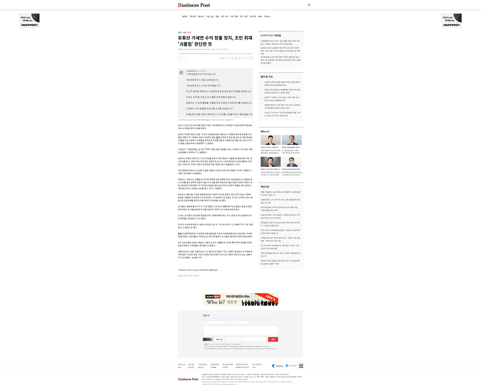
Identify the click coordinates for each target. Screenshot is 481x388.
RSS (254, 367)
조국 (218, 137)
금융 (217, 16)
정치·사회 (243, 16)
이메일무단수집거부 (242, 367)
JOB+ (260, 16)
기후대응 (192, 16)
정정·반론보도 (257, 364)
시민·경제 (234, 16)
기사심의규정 (204, 364)
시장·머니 (224, 16)
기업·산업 (210, 16)
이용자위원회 (216, 364)
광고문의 (192, 367)
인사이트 (252, 16)
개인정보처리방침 (244, 364)
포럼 (181, 367)
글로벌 (184, 16)
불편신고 (203, 367)
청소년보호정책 (229, 364)
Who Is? (201, 16)
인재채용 (215, 367)
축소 (183, 58)
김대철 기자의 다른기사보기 (188, 275)
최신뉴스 (267, 16)
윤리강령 (193, 364)
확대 (180, 58)
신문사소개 (183, 364)
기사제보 (227, 367)
